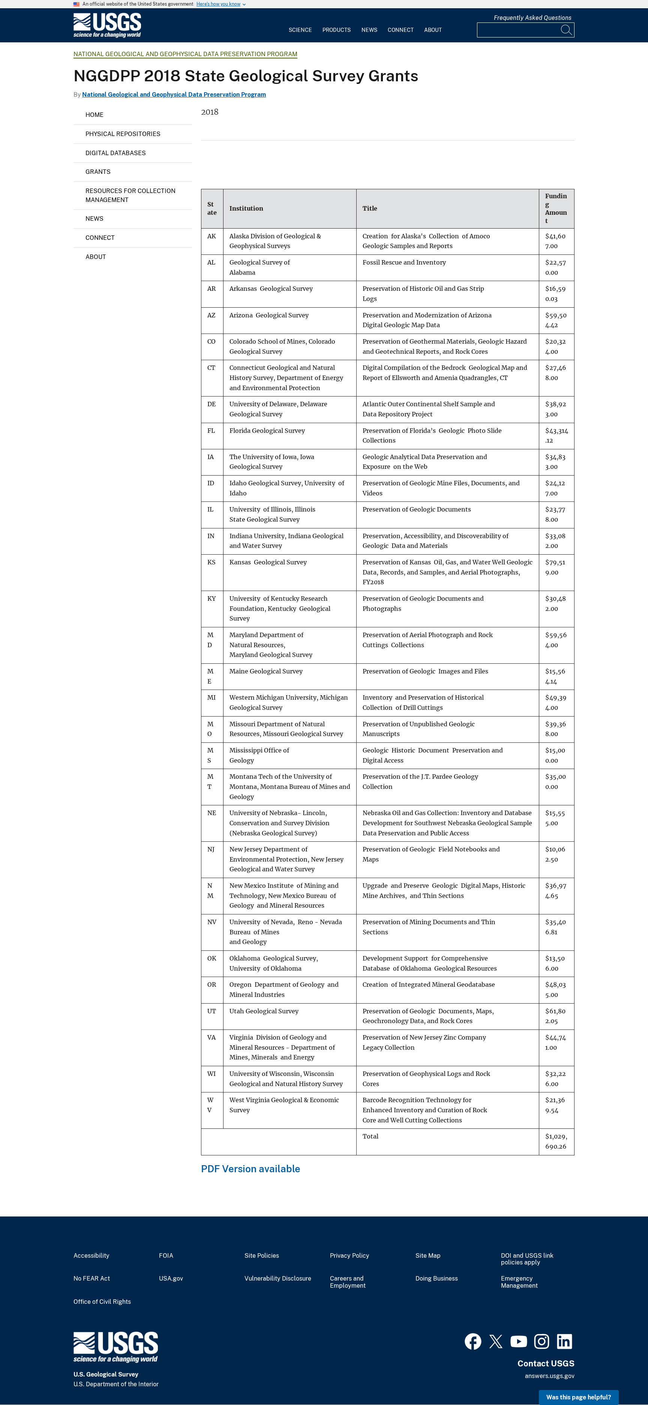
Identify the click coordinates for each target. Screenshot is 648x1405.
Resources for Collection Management (131, 195)
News (369, 30)
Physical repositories (123, 134)
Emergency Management (519, 1282)
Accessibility (92, 1255)
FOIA (166, 1255)
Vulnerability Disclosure (277, 1278)
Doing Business (437, 1278)
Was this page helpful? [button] (578, 1397)
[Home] (107, 36)
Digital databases (116, 153)
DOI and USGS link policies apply (527, 1259)
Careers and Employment (348, 1282)
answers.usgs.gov (549, 1376)
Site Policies (261, 1255)
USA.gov (171, 1278)
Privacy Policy (349, 1255)
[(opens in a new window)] (473, 1341)
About (433, 30)
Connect (401, 30)
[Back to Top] (621, 1378)
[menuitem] (300, 25)
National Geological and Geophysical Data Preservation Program (185, 54)
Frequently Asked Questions (533, 17)
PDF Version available (250, 1169)
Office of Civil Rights (102, 1302)
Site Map (428, 1255)
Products (336, 30)
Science (300, 30)
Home (95, 114)
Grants (98, 171)
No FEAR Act (92, 1278)
